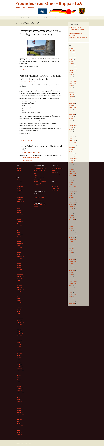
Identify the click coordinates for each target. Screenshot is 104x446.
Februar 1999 (71, 301)
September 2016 (72, 125)
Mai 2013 (71, 182)
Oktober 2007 (72, 259)
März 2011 (71, 215)
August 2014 (71, 160)
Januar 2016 (71, 138)
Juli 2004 (71, 290)
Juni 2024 (71, 74)
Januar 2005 (71, 287)
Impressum (19, 168)
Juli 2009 (71, 241)
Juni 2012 (71, 195)
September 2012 (72, 191)
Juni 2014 (71, 164)
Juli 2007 (71, 263)
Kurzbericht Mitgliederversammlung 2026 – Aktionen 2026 (39, 172)
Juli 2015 (71, 149)
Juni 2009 (71, 244)
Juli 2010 (71, 224)
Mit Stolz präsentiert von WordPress (23, 443)
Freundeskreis (38, 18)
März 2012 (71, 197)
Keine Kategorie (55, 174)
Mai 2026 (71, 48)
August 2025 (71, 59)
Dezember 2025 (72, 55)
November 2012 (72, 186)
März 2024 (71, 79)
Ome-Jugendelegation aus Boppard (30, 157)
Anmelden (54, 184)
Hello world (54, 172)
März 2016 (71, 134)
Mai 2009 (71, 246)
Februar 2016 (71, 136)
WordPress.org (55, 190)
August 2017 (71, 116)
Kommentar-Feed (55, 188)
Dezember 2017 (72, 112)
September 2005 (72, 283)
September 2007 (72, 261)
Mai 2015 (71, 151)
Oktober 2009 (72, 237)
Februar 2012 (71, 200)
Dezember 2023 (72, 81)
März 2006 (71, 279)
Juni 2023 (71, 85)
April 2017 (71, 120)
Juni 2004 (71, 292)
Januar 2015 (71, 156)
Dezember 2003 (72, 294)
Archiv (41, 193)
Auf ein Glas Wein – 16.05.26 (75, 27)
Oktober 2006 (72, 270)
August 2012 (71, 193)
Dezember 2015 (72, 140)
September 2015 (72, 145)
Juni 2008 (71, 252)
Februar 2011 (71, 217)
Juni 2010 (71, 226)
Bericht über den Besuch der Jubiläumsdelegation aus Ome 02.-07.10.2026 (40, 183)
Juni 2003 (71, 296)
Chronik (29, 18)
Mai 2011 (71, 211)
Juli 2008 (71, 250)
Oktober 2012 (72, 189)
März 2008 (71, 255)
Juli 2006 (71, 272)
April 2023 (71, 87)
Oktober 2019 (72, 103)
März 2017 (71, 123)
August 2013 (71, 178)
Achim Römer (37, 37)
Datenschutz (19, 170)
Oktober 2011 (72, 204)
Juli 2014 (71, 162)
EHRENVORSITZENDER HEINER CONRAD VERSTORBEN (40, 197)
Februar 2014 (71, 171)
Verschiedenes (47, 18)
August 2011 (71, 208)
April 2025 (71, 63)
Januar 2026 (71, 52)
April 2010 (71, 230)
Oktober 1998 (72, 303)
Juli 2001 (71, 298)
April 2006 (71, 276)
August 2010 (71, 222)
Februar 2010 (71, 233)
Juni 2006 (71, 274)
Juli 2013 (71, 180)
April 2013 (71, 184)
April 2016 (71, 131)
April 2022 (71, 92)
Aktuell (30, 37)
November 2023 (72, 83)
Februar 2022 (71, 94)
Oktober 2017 (72, 114)
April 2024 (71, 76)
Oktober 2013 (72, 175)
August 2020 (71, 96)
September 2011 (72, 206)
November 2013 (72, 173)
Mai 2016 (71, 129)
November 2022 (72, 90)
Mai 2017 (71, 118)
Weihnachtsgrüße (72, 35)
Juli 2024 (71, 72)
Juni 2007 (71, 265)
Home (16, 18)
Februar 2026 (71, 50)
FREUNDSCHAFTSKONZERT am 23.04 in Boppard (40, 205)
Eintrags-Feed (55, 186)
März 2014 (71, 169)
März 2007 (71, 268)
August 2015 (71, 147)
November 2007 (72, 257)
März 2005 (71, 285)
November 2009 (72, 235)
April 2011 (71, 213)
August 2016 (71, 127)
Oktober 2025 (72, 57)
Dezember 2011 (72, 202)
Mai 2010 (71, 228)
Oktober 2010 (72, 219)
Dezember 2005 (72, 281)
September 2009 (72, 239)
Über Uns (23, 18)
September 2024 (72, 70)
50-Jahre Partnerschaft (56, 168)
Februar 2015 (71, 153)
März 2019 (71, 105)
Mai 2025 (71, 61)
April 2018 (71, 109)
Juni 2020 (71, 98)
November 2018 (72, 107)
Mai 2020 (71, 101)
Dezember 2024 (72, 65)
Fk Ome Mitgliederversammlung (75, 33)
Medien (55, 18)
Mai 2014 (71, 167)
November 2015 (72, 142)
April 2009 (71, 248)
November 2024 (72, 68)
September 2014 (72, 158)
